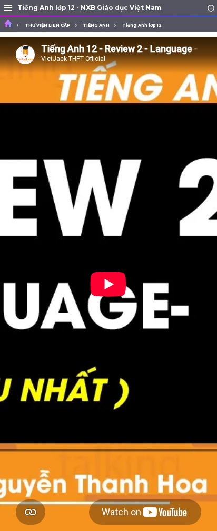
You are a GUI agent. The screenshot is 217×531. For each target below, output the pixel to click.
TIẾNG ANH (96, 25)
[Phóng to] (8, 8)
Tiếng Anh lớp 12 (142, 25)
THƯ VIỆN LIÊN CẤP (48, 25)
